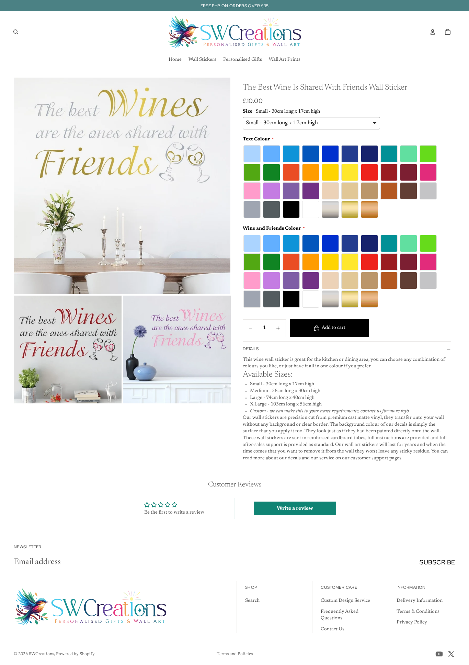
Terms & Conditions (418, 611)
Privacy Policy (412, 622)
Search (252, 600)
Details (251, 349)
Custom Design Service (345, 600)
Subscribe (437, 562)
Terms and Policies (235, 654)
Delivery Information (420, 600)
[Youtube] (439, 654)
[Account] (432, 31)
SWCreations (41, 654)
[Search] (15, 31)
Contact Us (332, 629)
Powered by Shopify (75, 654)
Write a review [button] (295, 508)
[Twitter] (451, 654)
